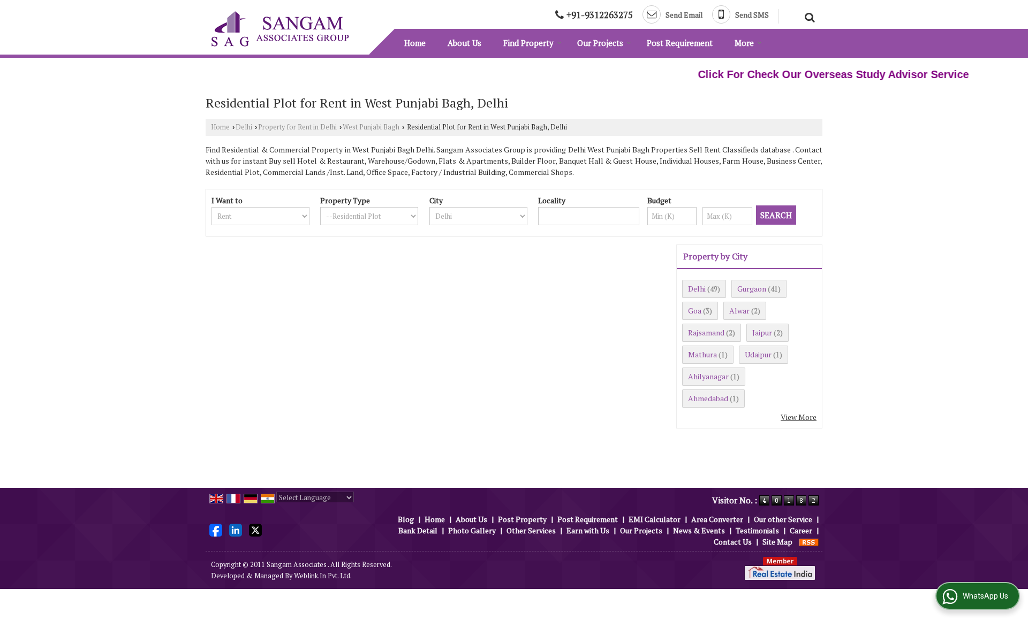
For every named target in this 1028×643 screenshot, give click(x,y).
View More (799, 417)
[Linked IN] (235, 529)
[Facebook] (215, 529)
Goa (694, 310)
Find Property (528, 42)
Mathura (702, 354)
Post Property (522, 519)
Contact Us (733, 542)
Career (801, 530)
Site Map (777, 542)
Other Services (531, 530)
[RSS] (809, 542)
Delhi (244, 127)
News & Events (699, 530)
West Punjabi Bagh (371, 127)
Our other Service (783, 519)
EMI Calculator (655, 519)
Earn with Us (587, 530)
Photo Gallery (472, 530)
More (744, 42)
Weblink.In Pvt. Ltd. (323, 575)
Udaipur (758, 354)
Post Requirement (680, 42)
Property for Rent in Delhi (297, 127)
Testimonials (757, 530)
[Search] (808, 16)
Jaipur (762, 332)
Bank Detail (417, 530)
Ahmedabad (708, 398)
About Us (464, 42)
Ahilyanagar (708, 376)
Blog (406, 519)
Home (415, 42)
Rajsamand (706, 332)
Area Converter (717, 519)
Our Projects (600, 42)
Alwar (739, 310)
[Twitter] (255, 529)
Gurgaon (751, 289)
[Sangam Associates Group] (280, 29)
